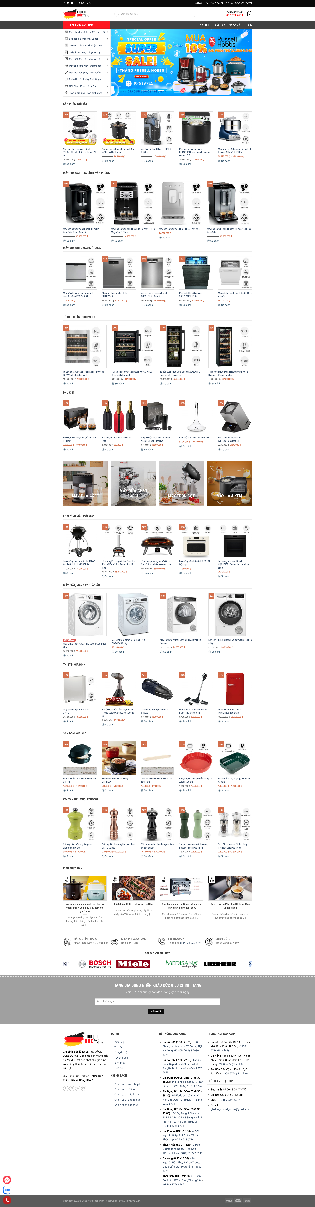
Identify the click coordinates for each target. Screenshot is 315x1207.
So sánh (70, 163)
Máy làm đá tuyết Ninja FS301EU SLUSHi (156, 151)
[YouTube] (72, 3)
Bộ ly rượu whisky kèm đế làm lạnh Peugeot (79, 439)
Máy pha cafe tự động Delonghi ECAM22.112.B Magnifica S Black (133, 230)
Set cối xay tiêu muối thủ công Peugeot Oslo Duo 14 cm (232, 846)
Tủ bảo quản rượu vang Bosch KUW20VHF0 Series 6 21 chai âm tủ (180, 373)
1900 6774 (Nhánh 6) (231, 1064)
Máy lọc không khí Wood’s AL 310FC (77, 711)
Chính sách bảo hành (126, 1094)
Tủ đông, (82, 52)
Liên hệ (118, 1068)
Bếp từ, (87, 32)
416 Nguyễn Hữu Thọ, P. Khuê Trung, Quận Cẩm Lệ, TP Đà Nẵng (181, 1162)
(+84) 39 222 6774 (191, 942)
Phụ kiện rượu (95, 45)
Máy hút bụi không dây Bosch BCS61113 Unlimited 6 (193, 711)
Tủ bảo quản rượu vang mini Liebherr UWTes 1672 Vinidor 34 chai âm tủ (83, 373)
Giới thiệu (119, 1042)
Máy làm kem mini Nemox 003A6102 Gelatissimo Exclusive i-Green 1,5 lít (195, 152)
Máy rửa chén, (76, 32)
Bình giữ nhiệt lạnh (92, 79)
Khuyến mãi (121, 1052)
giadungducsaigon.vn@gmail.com (230, 1109)
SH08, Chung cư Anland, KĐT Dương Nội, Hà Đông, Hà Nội (182, 1046)
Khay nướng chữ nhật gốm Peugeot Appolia (234, 780)
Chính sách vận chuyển (127, 1084)
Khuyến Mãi (235, 25)
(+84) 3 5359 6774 (173, 1125)
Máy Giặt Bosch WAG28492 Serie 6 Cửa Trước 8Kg (84, 645)
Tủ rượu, (73, 45)
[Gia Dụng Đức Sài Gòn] (76, 14)
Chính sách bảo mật (126, 1104)
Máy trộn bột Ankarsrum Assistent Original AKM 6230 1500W (234, 151)
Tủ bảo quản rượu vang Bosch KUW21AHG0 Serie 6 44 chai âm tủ (132, 373)
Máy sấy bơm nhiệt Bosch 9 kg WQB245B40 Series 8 (180, 641)
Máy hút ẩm (94, 72)
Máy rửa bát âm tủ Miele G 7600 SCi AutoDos (235, 295)
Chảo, (77, 86)
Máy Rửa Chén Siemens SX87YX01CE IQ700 (190, 295)
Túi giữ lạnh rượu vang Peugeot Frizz (116, 439)
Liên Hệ (248, 25)
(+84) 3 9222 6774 (243, 3)
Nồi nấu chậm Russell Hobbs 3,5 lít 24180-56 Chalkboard (118, 151)
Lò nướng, (74, 38)
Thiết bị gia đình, (77, 93)
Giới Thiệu (205, 25)
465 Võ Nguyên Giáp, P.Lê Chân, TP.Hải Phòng (181, 1135)
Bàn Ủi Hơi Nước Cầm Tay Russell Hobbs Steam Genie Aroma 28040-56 (118, 712)
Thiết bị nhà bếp (94, 93)
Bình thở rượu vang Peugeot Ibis (194, 437)
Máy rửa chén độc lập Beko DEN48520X (114, 295)
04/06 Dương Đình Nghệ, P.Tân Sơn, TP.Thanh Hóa (181, 1149)
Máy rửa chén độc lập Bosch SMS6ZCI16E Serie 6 (154, 295)
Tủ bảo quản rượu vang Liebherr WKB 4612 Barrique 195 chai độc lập (228, 373)
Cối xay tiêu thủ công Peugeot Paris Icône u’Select (157, 846)
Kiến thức (220, 25)
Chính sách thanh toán (127, 1099)
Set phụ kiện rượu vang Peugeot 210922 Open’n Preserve (156, 439)
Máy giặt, (73, 59)
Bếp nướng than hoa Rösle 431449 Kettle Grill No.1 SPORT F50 (79, 563)
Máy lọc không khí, (78, 72)
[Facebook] (64, 3)
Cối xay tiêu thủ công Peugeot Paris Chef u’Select (119, 846)
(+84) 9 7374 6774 (191, 1086)
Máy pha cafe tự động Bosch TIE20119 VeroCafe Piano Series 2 (81, 230)
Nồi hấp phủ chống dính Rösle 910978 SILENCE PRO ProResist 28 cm (79, 152)
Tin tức (118, 1047)
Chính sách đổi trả (125, 1089)
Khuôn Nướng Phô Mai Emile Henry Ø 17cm (79, 780)
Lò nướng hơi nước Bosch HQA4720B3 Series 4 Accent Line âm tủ (233, 564)
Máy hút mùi (98, 32)
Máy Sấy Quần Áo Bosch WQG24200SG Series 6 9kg (230, 641)
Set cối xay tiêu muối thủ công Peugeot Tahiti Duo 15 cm (193, 846)
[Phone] (7, 1200)
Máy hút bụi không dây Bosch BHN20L (154, 711)
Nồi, (71, 86)
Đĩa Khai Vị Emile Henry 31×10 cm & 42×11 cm (157, 780)
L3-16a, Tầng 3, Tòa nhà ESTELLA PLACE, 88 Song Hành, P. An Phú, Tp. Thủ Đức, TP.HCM (183, 1117)
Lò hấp (95, 38)
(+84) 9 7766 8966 (173, 1184)
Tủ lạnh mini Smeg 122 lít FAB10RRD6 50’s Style (229, 711)
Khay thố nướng (88, 86)
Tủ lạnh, (73, 52)
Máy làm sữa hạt (92, 66)
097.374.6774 (234, 15)
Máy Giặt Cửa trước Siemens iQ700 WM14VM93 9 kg (128, 641)
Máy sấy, (83, 59)
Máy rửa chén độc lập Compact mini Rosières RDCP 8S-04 (78, 295)
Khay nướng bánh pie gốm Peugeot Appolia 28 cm (195, 780)
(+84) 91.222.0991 (191, 1153)
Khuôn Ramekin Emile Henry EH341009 (115, 780)
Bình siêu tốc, (76, 79)
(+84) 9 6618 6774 (183, 1139)
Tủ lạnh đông (94, 52)
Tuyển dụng (121, 1057)
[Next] (245, 62)
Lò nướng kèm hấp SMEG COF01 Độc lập (194, 563)
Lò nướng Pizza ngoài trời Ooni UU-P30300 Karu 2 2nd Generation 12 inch (118, 564)
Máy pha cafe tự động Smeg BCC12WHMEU (179, 228)
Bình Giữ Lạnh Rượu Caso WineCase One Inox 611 (230, 439)
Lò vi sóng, (85, 38)
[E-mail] (68, 3)
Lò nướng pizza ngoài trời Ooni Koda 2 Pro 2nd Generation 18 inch (157, 563)
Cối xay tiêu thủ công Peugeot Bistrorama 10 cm (77, 846)
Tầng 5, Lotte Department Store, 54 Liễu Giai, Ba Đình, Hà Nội (182, 1064)
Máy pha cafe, (76, 66)
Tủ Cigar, (82, 45)
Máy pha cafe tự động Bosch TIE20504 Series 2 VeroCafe (229, 230)
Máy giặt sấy (95, 59)
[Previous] (118, 62)
